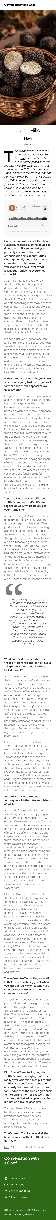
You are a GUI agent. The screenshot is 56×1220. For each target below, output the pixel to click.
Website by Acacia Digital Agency (19, 1214)
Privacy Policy (41, 1210)
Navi (22, 158)
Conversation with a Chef (19, 4)
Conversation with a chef (16, 232)
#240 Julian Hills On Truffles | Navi (36, 232)
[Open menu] (50, 4)
